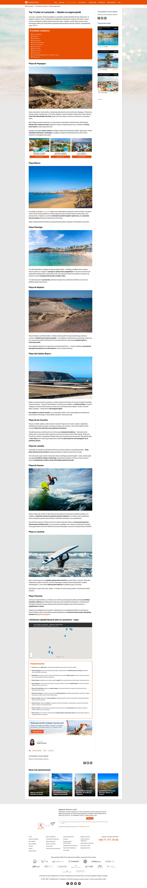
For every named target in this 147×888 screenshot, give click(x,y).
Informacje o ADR (85, 845)
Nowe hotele (49, 846)
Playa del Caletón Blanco (38, 42)
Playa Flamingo (36, 38)
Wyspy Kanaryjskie (36, 750)
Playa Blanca (35, 36)
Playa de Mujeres (36, 40)
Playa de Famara (36, 48)
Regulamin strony (85, 836)
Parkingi (65, 839)
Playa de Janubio (36, 46)
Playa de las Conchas (37, 44)
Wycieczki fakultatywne (69, 848)
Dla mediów (32, 841)
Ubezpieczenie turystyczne (70, 845)
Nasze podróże (111, 2)
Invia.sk (81, 879)
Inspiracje (61, 2)
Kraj (119, 2)
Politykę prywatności (84, 826)
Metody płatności (50, 841)
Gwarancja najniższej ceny (53, 848)
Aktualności (101, 2)
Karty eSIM (66, 850)
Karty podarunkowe (68, 836)
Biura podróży (32, 843)
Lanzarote (46, 211)
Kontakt (99, 99)
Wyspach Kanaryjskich (43, 614)
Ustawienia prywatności (87, 843)
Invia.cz (77, 879)
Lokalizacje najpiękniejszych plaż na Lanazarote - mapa (45, 55)
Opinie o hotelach (50, 843)
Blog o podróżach (51, 836)
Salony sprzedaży (33, 839)
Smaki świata (92, 2)
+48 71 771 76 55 (108, 839)
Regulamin (76, 826)
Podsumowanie (36, 57)
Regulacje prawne (85, 848)
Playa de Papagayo (37, 34)
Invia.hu (86, 879)
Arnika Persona (41, 743)
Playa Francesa (36, 52)
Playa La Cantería (36, 50)
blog (55, 2)
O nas (30, 836)
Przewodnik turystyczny (52, 839)
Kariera (31, 848)
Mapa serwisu (32, 851)
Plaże (45, 750)
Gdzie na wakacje (71, 2)
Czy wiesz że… (83, 2)
